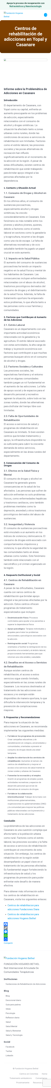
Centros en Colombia (28, 1074)
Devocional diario (13, 1000)
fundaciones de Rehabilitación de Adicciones (26, 984)
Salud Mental (11, 1026)
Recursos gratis (40, 1082)
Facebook (10, 1047)
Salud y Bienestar (13, 1031)
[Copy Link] (25, 928)
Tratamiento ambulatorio (21, 1078)
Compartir (8, 943)
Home (44, 1074)
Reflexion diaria (12, 1017)
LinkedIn (9, 1055)
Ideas (8, 1009)
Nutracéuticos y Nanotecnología (25, 6)
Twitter (9, 1051)
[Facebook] (25, 924)
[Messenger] (25, 932)
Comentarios (41, 1078)
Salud (8, 1022)
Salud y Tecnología (14, 1035)
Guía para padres (13, 1004)
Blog (8, 996)
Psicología (10, 1013)
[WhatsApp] (25, 935)
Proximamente (22, 1082)
